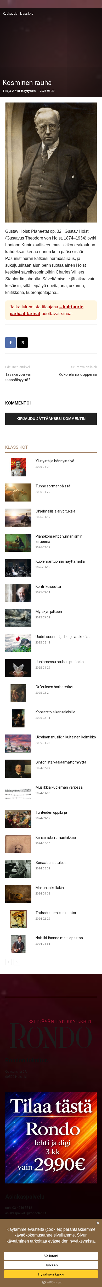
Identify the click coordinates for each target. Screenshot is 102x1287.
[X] (22, 342)
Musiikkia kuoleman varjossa (59, 787)
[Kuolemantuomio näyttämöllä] (18, 568)
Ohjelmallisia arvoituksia (55, 511)
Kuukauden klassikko (18, 13)
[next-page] (17, 962)
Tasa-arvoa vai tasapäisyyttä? (18, 377)
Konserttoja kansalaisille (55, 712)
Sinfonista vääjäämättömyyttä (61, 762)
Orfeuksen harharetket (54, 687)
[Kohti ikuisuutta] (18, 593)
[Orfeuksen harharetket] (18, 693)
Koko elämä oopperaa (78, 374)
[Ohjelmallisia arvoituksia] (18, 518)
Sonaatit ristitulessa (52, 863)
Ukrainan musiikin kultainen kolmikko (66, 737)
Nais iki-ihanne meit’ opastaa (59, 938)
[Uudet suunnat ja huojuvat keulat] (18, 643)
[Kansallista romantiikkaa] (18, 844)
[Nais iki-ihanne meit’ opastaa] (18, 944)
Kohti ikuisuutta (48, 586)
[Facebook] (10, 342)
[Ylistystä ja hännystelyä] (18, 467)
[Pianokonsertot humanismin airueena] (18, 543)
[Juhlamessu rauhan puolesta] (18, 668)
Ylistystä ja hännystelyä (55, 461)
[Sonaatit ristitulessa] (18, 869)
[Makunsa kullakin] (18, 894)
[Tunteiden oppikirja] (18, 819)
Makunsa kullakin (50, 888)
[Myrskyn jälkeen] (18, 618)
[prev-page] (8, 962)
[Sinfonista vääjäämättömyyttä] (18, 769)
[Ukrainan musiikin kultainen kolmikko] (18, 743)
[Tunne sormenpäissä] (18, 492)
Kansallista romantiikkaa (56, 837)
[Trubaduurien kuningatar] (18, 919)
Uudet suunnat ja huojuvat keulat (63, 637)
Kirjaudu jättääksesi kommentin (51, 419)
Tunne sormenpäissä (53, 486)
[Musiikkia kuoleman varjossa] (18, 794)
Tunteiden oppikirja (51, 812)
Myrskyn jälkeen (49, 612)
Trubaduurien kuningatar (56, 913)
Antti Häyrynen (24, 91)
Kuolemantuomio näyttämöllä (60, 561)
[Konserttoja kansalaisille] (18, 718)
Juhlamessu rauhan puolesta (60, 662)
